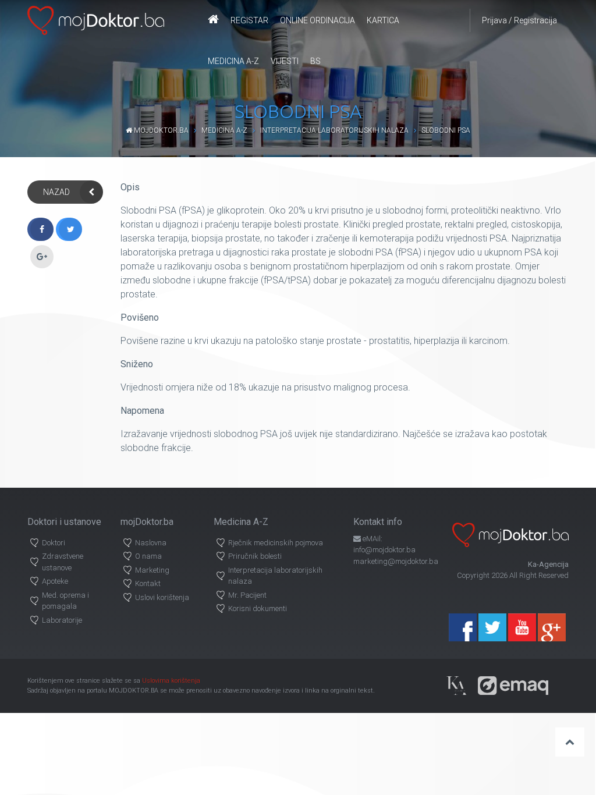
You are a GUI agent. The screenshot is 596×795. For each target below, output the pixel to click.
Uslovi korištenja (162, 597)
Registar (249, 20)
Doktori (53, 542)
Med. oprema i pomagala (65, 601)
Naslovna (150, 542)
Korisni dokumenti (257, 608)
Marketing (152, 570)
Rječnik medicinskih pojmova (275, 542)
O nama (148, 556)
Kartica (383, 20)
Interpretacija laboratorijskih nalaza (334, 130)
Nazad (56, 192)
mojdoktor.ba (160, 130)
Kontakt (148, 583)
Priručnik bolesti (255, 556)
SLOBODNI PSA (445, 130)
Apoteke (55, 581)
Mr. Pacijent (247, 595)
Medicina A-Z (233, 61)
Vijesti (285, 61)
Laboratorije (62, 620)
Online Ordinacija (317, 20)
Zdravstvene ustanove (62, 562)
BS (315, 61)
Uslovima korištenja (171, 680)
